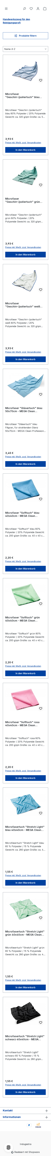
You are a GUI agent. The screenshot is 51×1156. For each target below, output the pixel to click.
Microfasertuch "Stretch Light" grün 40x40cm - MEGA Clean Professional (24, 933)
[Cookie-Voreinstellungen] (8, 1147)
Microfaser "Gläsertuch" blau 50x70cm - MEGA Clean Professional (23, 410)
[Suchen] (24, 8)
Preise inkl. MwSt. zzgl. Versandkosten (23, 142)
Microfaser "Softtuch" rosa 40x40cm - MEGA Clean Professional (22, 724)
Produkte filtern (27, 35)
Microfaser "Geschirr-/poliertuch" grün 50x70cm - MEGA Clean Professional (22, 200)
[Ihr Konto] (38, 8)
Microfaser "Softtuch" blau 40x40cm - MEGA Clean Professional (22, 514)
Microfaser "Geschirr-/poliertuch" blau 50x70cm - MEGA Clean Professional (22, 96)
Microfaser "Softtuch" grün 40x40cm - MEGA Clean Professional (22, 619)
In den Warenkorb (25, 149)
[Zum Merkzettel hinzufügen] (40, 80)
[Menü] (6, 8)
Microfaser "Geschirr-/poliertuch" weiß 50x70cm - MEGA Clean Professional (22, 305)
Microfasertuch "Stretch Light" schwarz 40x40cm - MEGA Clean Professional (24, 1038)
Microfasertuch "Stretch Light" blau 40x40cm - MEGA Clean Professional (24, 828)
